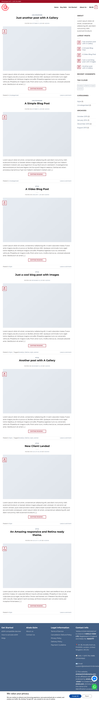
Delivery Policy (56, 641)
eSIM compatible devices (11, 631)
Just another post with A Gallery (37, 17)
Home (56, 7)
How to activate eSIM (9, 635)
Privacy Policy (56, 638)
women (36, 352)
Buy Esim (63, 7)
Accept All (75, 696)
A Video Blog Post (37, 189)
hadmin (46, 23)
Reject (87, 696)
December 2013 (83, 124)
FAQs (3, 638)
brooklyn (21, 352)
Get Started (73, 7)
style (31, 352)
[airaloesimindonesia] (5, 7)
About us (29, 631)
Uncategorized (37, 15)
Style (37, 186)
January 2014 (82, 120)
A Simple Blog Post (37, 103)
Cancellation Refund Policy (61, 635)
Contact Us (30, 635)
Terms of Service (57, 631)
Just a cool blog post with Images (37, 274)
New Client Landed (37, 446)
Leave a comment (65, 95)
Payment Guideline (58, 645)
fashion (27, 352)
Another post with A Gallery (37, 360)
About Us (83, 7)
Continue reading (37, 88)
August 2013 (82, 128)
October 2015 (82, 116)
